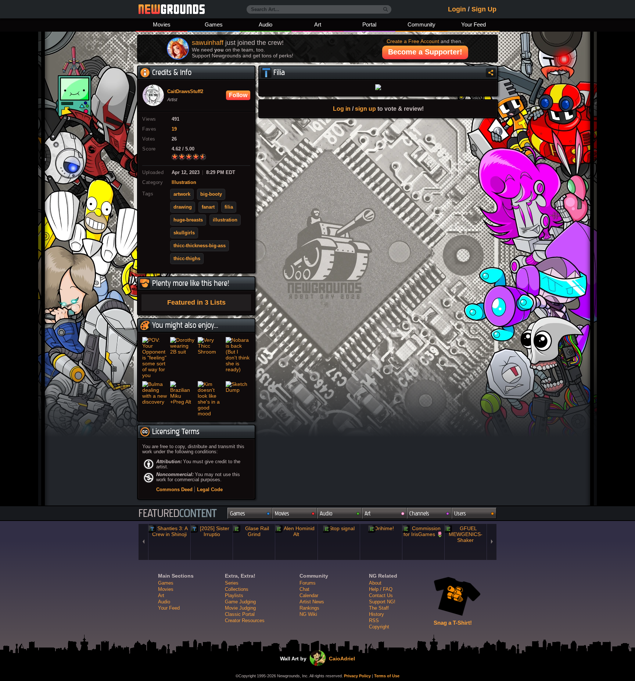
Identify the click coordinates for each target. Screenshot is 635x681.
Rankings (309, 608)
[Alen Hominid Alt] (296, 531)
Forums (307, 583)
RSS (374, 620)
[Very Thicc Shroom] (210, 357)
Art (317, 24)
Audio (265, 24)
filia (229, 207)
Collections (236, 589)
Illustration (184, 182)
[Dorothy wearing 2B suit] (182, 357)
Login (457, 9)
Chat (304, 589)
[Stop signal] (339, 528)
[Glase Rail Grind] (254, 531)
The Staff (379, 608)
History (376, 614)
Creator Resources (245, 620)
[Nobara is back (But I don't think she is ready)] (238, 357)
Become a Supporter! (425, 52)
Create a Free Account (413, 41)
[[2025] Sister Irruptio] (212, 531)
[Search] (385, 9)
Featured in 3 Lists (196, 302)
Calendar (308, 595)
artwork (181, 194)
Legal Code (210, 489)
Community (421, 24)
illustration (225, 220)
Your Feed (473, 24)
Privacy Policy (357, 676)
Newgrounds (172, 9)
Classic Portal (240, 614)
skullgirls (184, 232)
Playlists (234, 595)
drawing (182, 207)
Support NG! (382, 601)
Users (460, 513)
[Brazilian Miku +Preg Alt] (182, 398)
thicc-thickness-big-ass (199, 245)
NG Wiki (308, 614)
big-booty (211, 194)
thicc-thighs (186, 258)
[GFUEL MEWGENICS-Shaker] (466, 534)
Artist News (311, 601)
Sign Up (483, 9)
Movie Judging (240, 608)
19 (174, 129)
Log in (342, 108)
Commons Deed (174, 489)
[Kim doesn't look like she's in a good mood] (210, 398)
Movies (162, 24)
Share (491, 72)
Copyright (379, 626)
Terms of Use (386, 676)
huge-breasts (188, 220)
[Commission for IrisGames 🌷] (423, 531)
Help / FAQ (380, 589)
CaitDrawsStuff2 (185, 91)
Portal (369, 24)
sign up (365, 108)
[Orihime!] (381, 528)
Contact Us (381, 595)
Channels (419, 513)
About (375, 583)
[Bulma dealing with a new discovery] (154, 398)
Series (231, 583)
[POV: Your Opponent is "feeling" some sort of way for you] (154, 357)
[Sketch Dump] (238, 398)
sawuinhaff (207, 42)
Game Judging (240, 601)
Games (214, 24)
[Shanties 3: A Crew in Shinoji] (169, 531)
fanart (208, 207)
